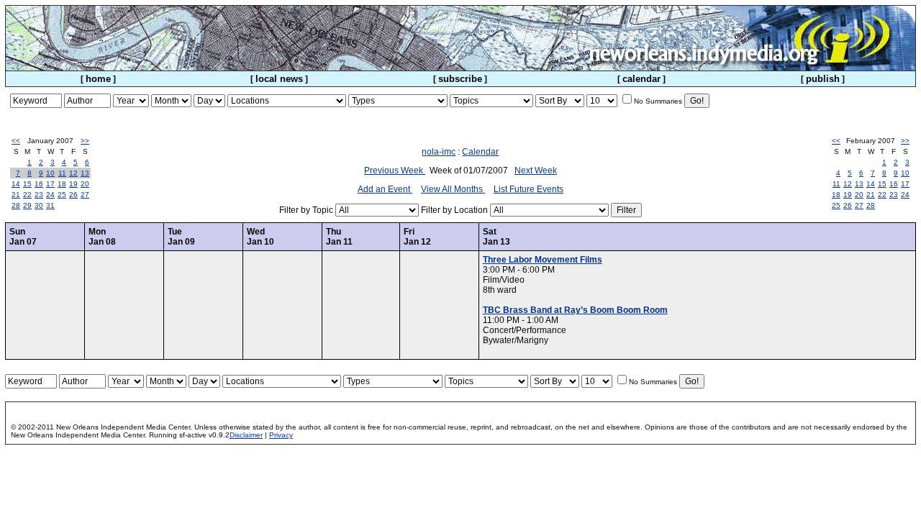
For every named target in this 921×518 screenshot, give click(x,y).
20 (85, 184)
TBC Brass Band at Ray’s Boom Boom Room (575, 310)
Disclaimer (246, 435)
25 (62, 195)
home (98, 78)
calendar (641, 78)
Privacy (281, 435)
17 (50, 184)
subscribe (460, 78)
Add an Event (385, 189)
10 (50, 173)
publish (823, 78)
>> (85, 141)
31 (50, 205)
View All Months (453, 189)
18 (62, 184)
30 (39, 205)
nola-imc (438, 152)
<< (16, 141)
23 (39, 195)
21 (16, 195)
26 (73, 195)
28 (16, 205)
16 (39, 184)
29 (27, 205)
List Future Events (528, 189)
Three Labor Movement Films (542, 260)
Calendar (480, 152)
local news (279, 78)
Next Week (535, 170)
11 (62, 173)
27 (85, 195)
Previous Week (394, 170)
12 (73, 173)
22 (27, 195)
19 (73, 184)
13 (85, 173)
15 (27, 184)
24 (50, 195)
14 (16, 184)
